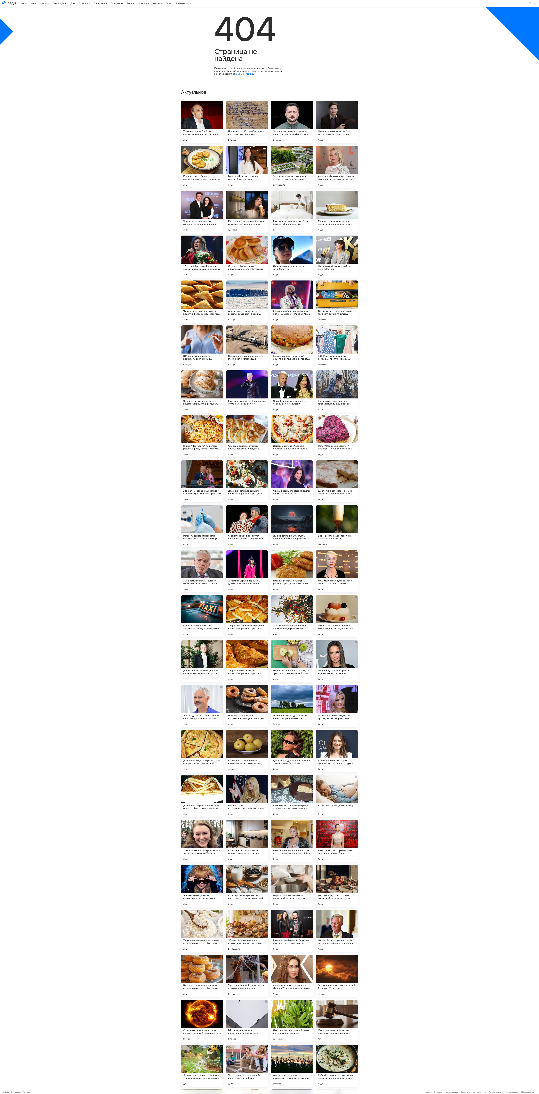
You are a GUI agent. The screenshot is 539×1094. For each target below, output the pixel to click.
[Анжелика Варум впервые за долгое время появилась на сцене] (247, 571)
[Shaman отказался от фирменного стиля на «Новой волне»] (247, 391)
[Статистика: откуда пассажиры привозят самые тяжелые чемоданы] (337, 301)
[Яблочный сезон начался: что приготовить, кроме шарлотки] (247, 931)
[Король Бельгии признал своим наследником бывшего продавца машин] (337, 931)
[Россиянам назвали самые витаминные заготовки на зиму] (247, 751)
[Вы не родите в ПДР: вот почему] (337, 796)
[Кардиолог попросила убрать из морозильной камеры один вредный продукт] (247, 212)
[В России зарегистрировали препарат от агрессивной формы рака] (202, 526)
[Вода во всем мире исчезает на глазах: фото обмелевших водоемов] (247, 346)
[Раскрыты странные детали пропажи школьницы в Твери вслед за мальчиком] (337, 391)
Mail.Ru (6, 1092)
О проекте (427, 1092)
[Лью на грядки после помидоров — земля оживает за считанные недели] (202, 1066)
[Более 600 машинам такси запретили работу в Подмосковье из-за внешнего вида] (202, 616)
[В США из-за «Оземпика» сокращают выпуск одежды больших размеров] (337, 346)
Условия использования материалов (504, 1092)
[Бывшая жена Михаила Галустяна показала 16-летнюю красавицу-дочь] (292, 931)
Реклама (26, 1092)
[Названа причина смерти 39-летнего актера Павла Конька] (337, 122)
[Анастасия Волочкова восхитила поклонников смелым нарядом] (337, 167)
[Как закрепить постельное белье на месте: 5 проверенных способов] (292, 212)
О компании (16, 1092)
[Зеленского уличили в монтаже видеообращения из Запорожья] (292, 122)
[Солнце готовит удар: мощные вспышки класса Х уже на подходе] (202, 1021)
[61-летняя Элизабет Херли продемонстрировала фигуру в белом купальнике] (337, 751)
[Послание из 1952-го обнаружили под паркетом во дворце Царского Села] (247, 122)
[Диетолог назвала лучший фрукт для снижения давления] (292, 1021)
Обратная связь (527, 1092)
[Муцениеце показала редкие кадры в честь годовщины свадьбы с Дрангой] (337, 661)
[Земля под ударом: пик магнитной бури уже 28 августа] (337, 976)
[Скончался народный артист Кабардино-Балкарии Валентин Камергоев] (247, 526)
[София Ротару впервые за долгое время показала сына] (292, 481)
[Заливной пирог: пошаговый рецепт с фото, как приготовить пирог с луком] (292, 346)
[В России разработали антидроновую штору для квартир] (247, 1021)
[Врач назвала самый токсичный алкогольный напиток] (337, 526)
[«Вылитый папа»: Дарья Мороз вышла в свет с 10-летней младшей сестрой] (337, 571)
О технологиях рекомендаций (446, 1092)
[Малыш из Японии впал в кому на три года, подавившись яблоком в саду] (292, 661)
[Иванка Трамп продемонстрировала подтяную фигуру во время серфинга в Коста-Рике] (247, 796)
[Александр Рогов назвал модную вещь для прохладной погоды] (202, 706)
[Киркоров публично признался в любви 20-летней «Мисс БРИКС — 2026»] (292, 301)
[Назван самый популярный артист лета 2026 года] (337, 257)
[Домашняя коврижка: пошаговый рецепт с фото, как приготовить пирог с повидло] (202, 796)
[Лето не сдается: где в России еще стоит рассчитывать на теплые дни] (292, 706)
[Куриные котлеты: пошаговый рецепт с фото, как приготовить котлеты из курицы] (292, 571)
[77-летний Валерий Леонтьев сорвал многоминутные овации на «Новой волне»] (202, 257)
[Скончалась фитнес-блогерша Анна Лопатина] (292, 257)
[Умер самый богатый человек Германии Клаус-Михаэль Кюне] (202, 571)
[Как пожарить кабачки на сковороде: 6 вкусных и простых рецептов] (202, 167)
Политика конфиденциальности (473, 1092)
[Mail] (4, 3)
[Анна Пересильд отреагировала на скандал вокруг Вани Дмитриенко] (337, 841)
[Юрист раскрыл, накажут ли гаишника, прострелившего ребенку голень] (337, 1021)
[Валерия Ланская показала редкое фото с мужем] (247, 167)
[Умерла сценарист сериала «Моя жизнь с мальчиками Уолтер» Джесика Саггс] (202, 841)
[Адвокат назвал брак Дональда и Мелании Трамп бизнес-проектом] (202, 481)
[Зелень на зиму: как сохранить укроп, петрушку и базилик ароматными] (292, 167)
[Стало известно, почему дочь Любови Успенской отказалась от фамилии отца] (292, 976)
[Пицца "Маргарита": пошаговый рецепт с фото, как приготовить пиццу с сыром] (202, 436)
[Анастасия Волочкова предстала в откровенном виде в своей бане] (292, 841)
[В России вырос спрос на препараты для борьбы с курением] (202, 346)
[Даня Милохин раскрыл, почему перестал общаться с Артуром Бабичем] (202, 661)
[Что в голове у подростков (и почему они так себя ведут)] (247, 1066)
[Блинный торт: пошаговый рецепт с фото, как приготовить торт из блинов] (292, 796)
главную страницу (244, 73)
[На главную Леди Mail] (11, 3)
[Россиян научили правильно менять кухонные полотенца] (247, 841)
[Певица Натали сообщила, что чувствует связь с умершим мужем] (337, 706)
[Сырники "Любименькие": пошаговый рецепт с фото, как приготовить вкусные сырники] (247, 257)
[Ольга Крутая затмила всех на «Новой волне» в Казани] (292, 391)
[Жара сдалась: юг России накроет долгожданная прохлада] (247, 976)
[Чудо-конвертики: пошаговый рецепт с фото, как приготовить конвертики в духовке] (202, 301)
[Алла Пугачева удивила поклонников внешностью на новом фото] (202, 886)
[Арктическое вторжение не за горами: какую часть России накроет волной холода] (247, 301)
